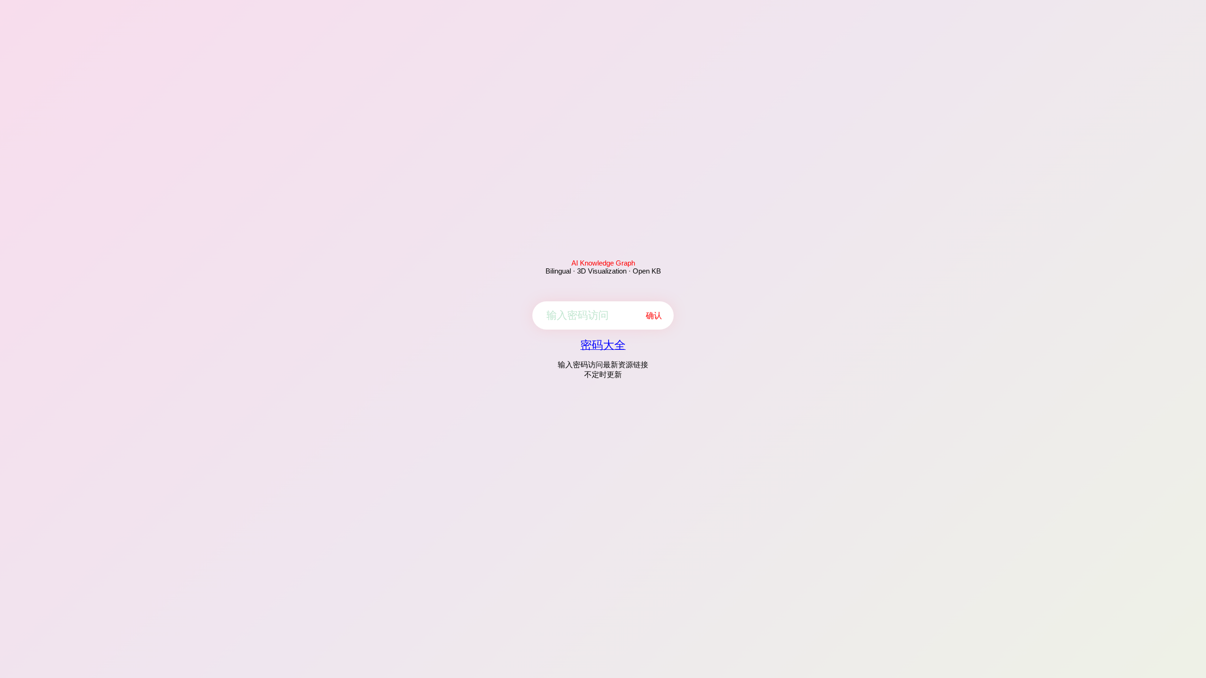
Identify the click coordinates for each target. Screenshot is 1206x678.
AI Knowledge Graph (603, 263)
